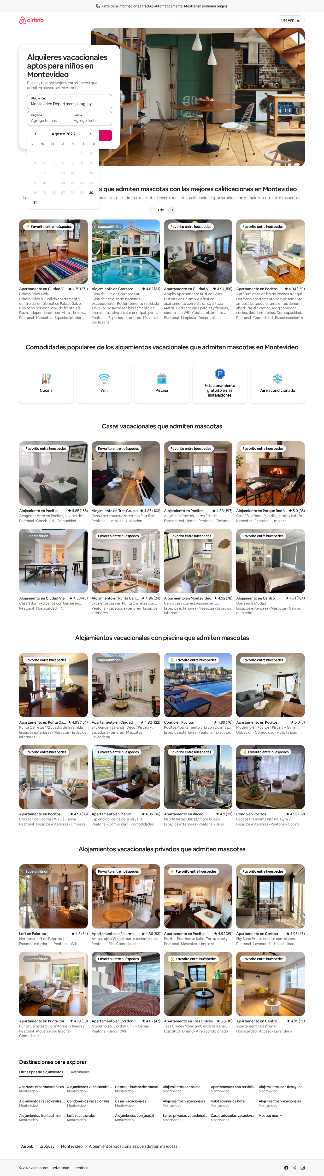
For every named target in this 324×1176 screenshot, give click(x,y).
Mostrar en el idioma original (206, 6)
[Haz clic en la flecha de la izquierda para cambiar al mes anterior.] (35, 134)
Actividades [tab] (80, 1072)
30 (91, 192)
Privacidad (61, 1168)
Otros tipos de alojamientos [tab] (41, 1072)
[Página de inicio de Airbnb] (31, 20)
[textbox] (48, 120)
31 (35, 202)
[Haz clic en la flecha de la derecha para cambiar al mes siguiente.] (90, 134)
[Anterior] (152, 210)
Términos (81, 1168)
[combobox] (69, 104)
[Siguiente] (172, 210)
